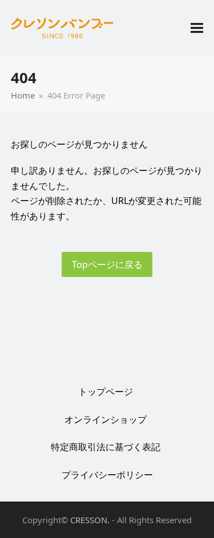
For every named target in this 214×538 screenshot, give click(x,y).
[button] (197, 28)
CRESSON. (90, 519)
